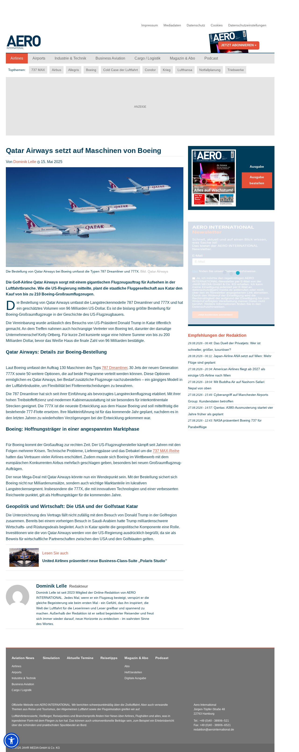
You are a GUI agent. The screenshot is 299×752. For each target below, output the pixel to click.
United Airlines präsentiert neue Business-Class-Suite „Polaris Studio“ (104, 561)
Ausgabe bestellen (256, 180)
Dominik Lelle (24, 162)
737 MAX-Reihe (166, 451)
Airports (16, 672)
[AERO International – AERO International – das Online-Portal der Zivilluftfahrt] (52, 44)
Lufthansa (185, 70)
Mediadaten (172, 25)
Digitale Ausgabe (135, 678)
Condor (150, 70)
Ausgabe (257, 166)
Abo (127, 666)
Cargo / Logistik (22, 690)
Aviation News (23, 658)
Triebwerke (236, 70)
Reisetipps (108, 658)
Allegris (73, 70)
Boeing (91, 70)
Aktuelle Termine (80, 658)
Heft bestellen (133, 672)
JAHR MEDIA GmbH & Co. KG (41, 747)
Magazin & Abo (136, 658)
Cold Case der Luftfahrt (120, 70)
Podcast (161, 658)
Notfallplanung (210, 70)
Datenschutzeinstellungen (247, 25)
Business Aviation (23, 684)
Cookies (217, 25)
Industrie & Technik (24, 678)
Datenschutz (196, 25)
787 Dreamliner (114, 368)
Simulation (51, 658)
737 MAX (38, 70)
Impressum (149, 25)
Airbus (56, 70)
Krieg (167, 70)
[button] (11, 740)
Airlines (16, 666)
